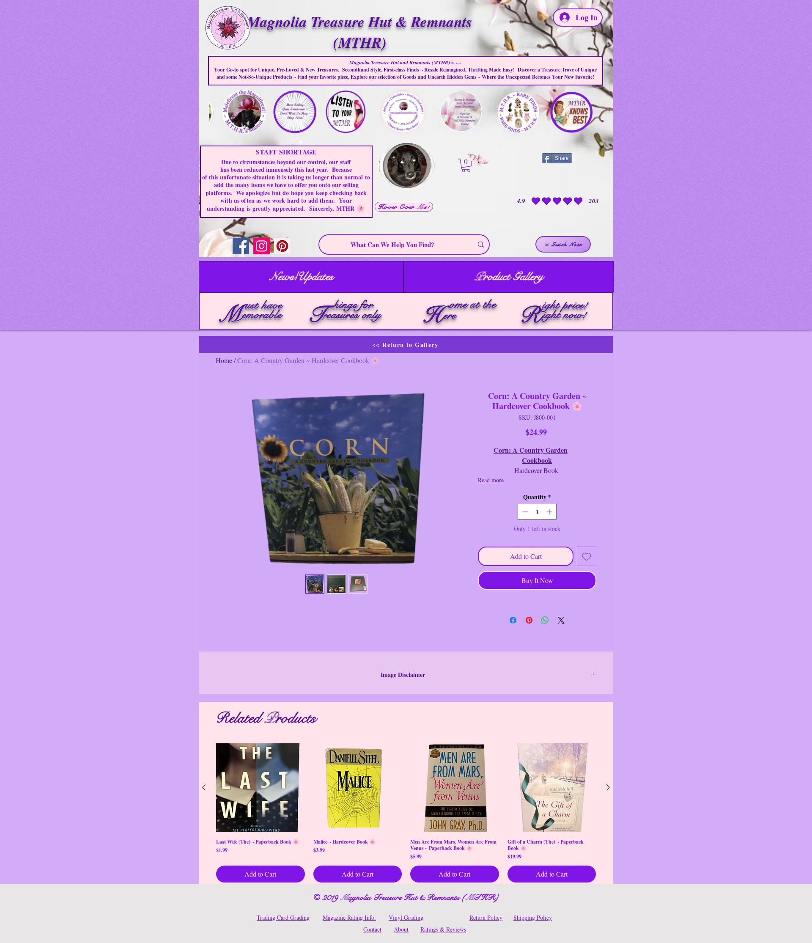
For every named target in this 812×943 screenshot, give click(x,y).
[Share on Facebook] (513, 620)
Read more (491, 480)
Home (224, 360)
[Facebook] (241, 246)
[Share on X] (561, 620)
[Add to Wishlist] (586, 556)
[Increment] (550, 511)
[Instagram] (261, 246)
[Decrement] (524, 511)
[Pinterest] (282, 246)
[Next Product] (608, 787)
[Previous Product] (204, 787)
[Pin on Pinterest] (529, 620)
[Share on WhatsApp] (545, 620)
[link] (466, 165)
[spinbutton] (537, 511)
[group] (406, 813)
